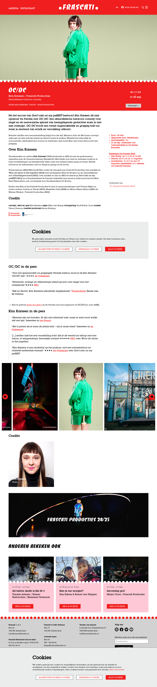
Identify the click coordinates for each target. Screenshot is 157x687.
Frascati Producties (45, 105)
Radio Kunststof (34, 305)
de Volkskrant (42, 275)
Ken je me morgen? (71, 590)
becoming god (116, 590)
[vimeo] (126, 629)
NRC (36, 285)
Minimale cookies (89, 249)
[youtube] (131, 629)
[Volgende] (152, 396)
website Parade (122, 166)
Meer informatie (117, 669)
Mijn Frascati (132, 7)
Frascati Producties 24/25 (124, 186)
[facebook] (121, 629)
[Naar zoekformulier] (143, 7)
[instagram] (116, 629)
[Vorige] (5, 396)
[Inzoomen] (14, 429)
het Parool (45, 320)
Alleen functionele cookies (54, 249)
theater (32, 105)
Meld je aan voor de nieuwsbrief (131, 637)
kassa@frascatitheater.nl (55, 645)
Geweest (132, 105)
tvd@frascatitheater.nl (89, 634)
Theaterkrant (79, 291)
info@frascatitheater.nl (19, 634)
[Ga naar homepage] (78, 7)
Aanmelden (123, 647)
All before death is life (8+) (28, 590)
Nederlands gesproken (18, 105)
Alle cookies (115, 249)
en (117, 7)
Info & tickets (22, 606)
